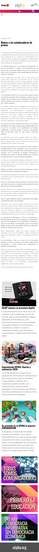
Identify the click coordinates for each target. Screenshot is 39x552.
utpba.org (19, 547)
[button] (19, 11)
